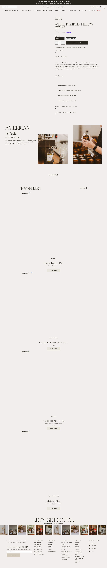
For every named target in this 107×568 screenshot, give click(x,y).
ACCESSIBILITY (78, 553)
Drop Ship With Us (66, 557)
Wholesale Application (67, 542)
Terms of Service (79, 549)
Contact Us (77, 561)
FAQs (76, 554)
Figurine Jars (37, 553)
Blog (76, 562)
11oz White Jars (38, 547)
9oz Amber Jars (37, 546)
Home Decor (50, 547)
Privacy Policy (78, 551)
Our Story (77, 542)
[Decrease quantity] (56, 43)
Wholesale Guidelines (67, 547)
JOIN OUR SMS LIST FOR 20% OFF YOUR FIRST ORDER (53, 1)
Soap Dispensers (51, 551)
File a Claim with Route (79, 559)
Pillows (49, 549)
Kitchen (49, 546)
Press (76, 544)
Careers (77, 546)
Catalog (63, 549)
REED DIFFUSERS (37, 542)
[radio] (60, 38)
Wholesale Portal (66, 546)
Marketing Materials (66, 551)
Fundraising (64, 559)
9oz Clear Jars (37, 544)
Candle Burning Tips (39, 554)
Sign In (63, 544)
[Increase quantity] (63, 43)
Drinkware (50, 544)
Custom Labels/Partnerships (66, 555)
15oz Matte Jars (38, 551)
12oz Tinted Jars (38, 549)
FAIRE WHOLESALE (65, 553)
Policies (77, 547)
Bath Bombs (50, 542)
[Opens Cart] (103, 7)
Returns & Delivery (79, 556)
